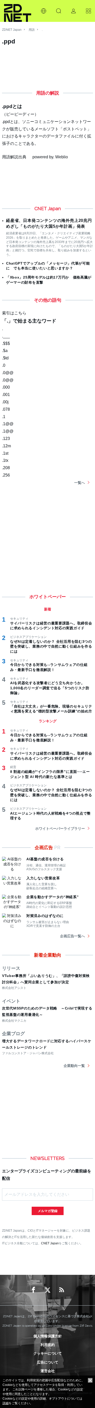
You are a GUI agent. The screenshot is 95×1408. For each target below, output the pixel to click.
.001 (6, 394)
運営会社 (48, 1371)
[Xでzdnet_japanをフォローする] (48, 1290)
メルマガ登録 (48, 1211)
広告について (47, 1362)
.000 (6, 387)
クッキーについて (47, 1353)
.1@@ (7, 424)
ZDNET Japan (12, 30)
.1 (3, 417)
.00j (5, 402)
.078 (6, 409)
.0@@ (7, 373)
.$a (5, 350)
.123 (6, 438)
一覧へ (79, 483)
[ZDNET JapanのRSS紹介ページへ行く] (62, 1290)
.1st (5, 453)
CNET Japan (50, 1243)
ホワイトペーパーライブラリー (60, 829)
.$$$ (6, 343)
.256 (6, 475)
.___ (6, 336)
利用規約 (48, 1345)
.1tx (5, 460)
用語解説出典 (14, 157)
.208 (6, 468)
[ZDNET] (17, 11)
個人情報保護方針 (47, 1336)
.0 (3, 365)
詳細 (6, 1403)
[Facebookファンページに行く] (33, 1290)
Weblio (61, 157)
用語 (32, 30)
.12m (6, 446)
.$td (5, 358)
